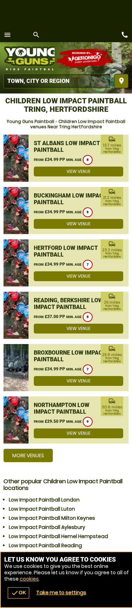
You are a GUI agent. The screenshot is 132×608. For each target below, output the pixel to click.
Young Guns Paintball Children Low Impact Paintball (29, 58)
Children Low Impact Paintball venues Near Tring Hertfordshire (78, 124)
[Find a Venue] (57, 81)
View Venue (78, 171)
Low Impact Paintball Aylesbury (47, 527)
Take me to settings (61, 592)
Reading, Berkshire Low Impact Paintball (68, 303)
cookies (29, 578)
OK (18, 593)
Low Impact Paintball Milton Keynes (52, 518)
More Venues (28, 455)
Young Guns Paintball (30, 121)
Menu (7, 35)
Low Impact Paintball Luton (42, 508)
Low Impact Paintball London (44, 499)
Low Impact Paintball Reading (45, 545)
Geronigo (85, 58)
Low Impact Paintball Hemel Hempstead (58, 536)
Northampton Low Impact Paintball (61, 408)
